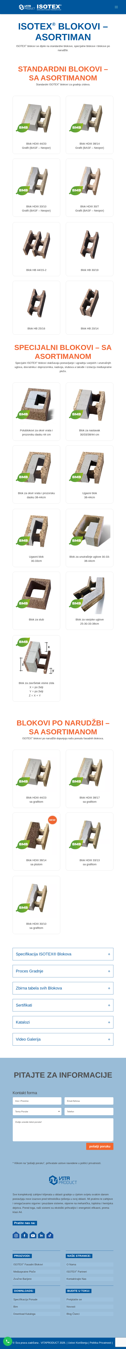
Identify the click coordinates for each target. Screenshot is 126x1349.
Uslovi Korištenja (78, 1342)
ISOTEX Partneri (77, 1271)
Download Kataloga (24, 1313)
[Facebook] (24, 1237)
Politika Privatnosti (100, 1342)
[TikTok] (49, 1237)
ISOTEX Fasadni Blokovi (28, 1264)
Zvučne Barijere (22, 1278)
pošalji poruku (99, 1146)
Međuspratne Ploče (24, 1271)
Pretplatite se (74, 1299)
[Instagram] (16, 1237)
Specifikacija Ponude (25, 1299)
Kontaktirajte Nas (76, 1278)
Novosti (71, 1306)
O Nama (71, 1264)
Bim (15, 1306)
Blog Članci (73, 1313)
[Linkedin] (41, 1237)
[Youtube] (33, 1237)
